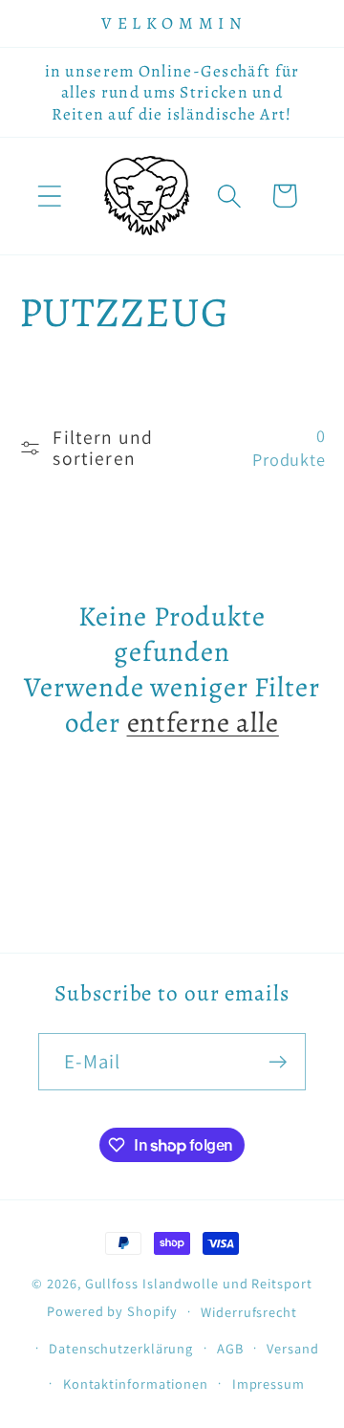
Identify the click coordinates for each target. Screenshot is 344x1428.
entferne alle (203, 723)
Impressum (268, 1383)
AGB (230, 1348)
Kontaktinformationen (135, 1383)
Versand (292, 1348)
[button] (49, 195)
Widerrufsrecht (249, 1312)
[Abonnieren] (277, 1062)
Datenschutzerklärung (121, 1348)
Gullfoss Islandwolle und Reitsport (198, 1283)
